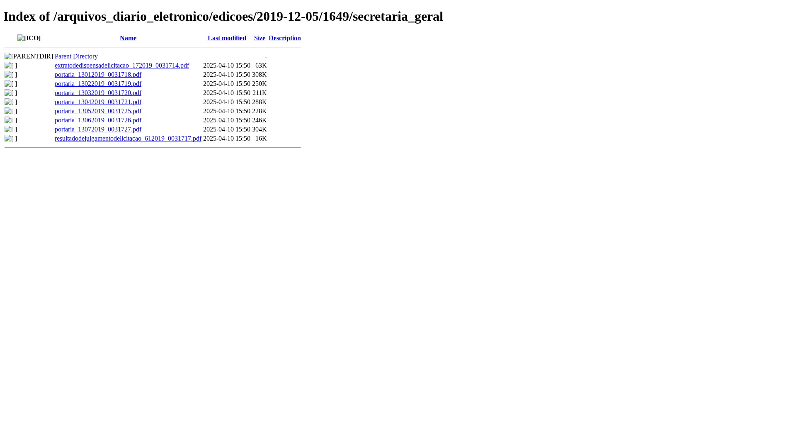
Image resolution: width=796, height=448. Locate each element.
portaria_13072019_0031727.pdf (98, 129)
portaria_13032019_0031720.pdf (98, 92)
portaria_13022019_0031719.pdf (98, 83)
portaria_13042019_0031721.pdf (98, 101)
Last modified (227, 37)
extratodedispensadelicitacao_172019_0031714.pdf (122, 65)
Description (285, 37)
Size (259, 37)
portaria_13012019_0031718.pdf (98, 74)
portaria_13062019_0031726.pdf (98, 120)
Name (128, 37)
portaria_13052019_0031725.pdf (98, 110)
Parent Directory (76, 56)
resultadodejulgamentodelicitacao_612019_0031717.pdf (128, 138)
